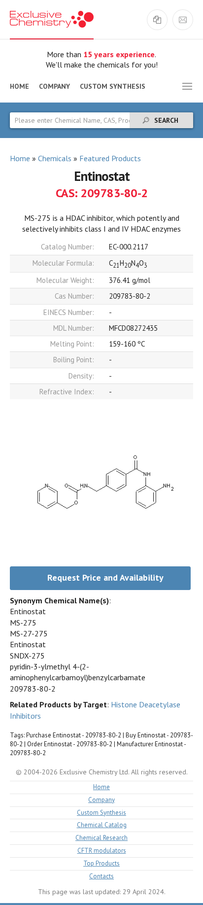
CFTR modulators (101, 851)
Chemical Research (101, 838)
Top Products (101, 864)
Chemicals (54, 158)
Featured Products (110, 158)
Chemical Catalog (102, 825)
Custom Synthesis (112, 86)
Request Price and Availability (105, 577)
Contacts (101, 876)
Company (54, 86)
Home (19, 86)
